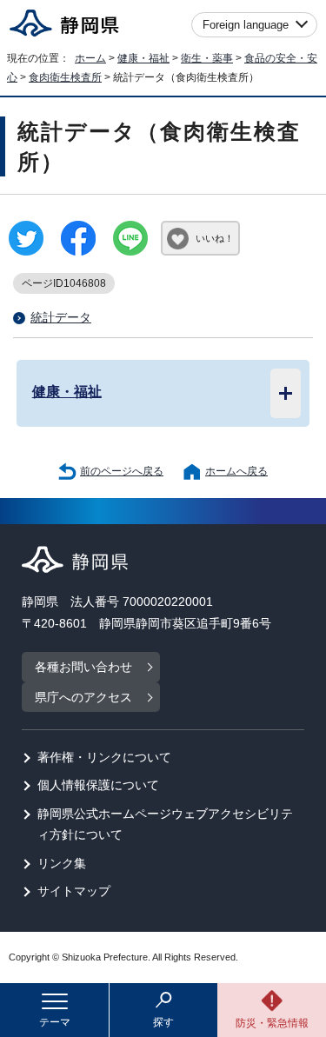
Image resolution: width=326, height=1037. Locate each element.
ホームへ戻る (236, 471)
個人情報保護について (98, 785)
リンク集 (61, 863)
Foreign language (246, 24)
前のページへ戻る (121, 471)
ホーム (90, 58)
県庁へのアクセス (83, 697)
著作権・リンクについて (104, 757)
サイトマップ (73, 891)
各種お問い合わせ (83, 667)
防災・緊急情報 (272, 1023)
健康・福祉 (143, 58)
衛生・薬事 (207, 58)
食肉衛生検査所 (65, 77)
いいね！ (215, 238)
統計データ (60, 317)
